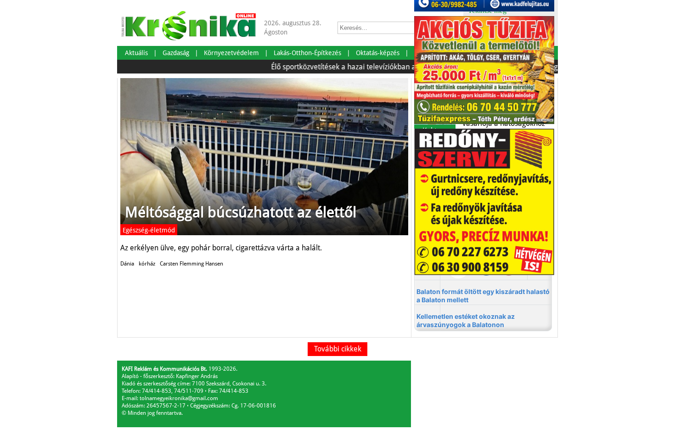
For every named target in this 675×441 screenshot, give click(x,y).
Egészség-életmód (149, 230)
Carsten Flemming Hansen (191, 263)
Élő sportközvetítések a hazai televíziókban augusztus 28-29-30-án (369, 66)
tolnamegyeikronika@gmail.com (179, 398)
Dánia (127, 263)
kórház (147, 263)
